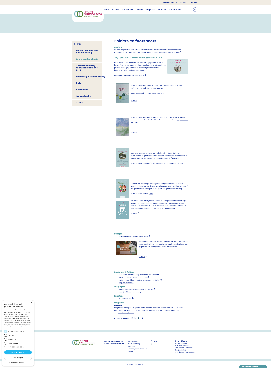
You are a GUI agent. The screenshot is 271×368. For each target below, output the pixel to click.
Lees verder (19, 327)
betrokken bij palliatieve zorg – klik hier (136, 289)
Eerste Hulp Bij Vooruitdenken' (149, 201)
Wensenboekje (83, 96)
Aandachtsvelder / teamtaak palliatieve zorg (87, 67)
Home (106, 9)
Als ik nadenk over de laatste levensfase (133, 236)
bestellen (156, 280)
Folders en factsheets (87, 59)
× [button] (31, 302)
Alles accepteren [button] (17, 352)
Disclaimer (131, 346)
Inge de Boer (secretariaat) (185, 352)
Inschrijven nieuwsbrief (113, 341)
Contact (183, 2)
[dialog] (18, 333)
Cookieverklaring (134, 344)
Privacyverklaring (134, 341)
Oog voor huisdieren (126, 283)
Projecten (150, 9)
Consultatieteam (169, 2)
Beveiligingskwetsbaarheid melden (137, 350)
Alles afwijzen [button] (18, 358)
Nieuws (115, 9)
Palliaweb (193, 2)
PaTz (78, 83)
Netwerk (162, 9)
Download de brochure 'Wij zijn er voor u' (129, 75)
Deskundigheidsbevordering (89, 76)
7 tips (151, 194)
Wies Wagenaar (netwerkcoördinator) (183, 344)
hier (172, 308)
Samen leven (175, 9)
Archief (80, 102)
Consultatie (82, 89)
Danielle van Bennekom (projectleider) (184, 349)
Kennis (140, 9)
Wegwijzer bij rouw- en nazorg (130, 292)
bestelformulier (174, 52)
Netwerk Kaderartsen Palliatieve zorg (87, 51)
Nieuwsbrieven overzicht (114, 344)
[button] (18, 362)
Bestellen (134, 101)
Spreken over (128, 9)
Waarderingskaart (125, 298)
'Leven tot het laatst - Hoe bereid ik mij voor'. (167, 163)
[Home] (88, 14)
